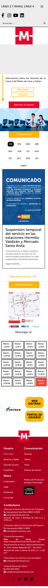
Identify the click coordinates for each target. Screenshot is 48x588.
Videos (27, 459)
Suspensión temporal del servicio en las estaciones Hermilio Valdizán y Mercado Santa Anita (23, 237)
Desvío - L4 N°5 (18, 381)
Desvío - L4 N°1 (29, 363)
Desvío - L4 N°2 (41, 363)
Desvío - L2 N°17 (41, 372)
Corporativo (9, 481)
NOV (28, 158)
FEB (19, 144)
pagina (24, 165)
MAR (28, 144)
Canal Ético (9, 470)
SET (10, 158)
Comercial (8, 497)
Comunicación (24, 134)
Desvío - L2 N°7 (18, 345)
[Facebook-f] (3, 15)
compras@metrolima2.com (17, 561)
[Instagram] (9, 15)
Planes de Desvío (24, 284)
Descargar (21, 332)
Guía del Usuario (11, 465)
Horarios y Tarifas (11, 459)
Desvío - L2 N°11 (18, 354)
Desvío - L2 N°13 (41, 354)
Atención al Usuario (24, 104)
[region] (24, 59)
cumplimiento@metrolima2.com (20, 572)
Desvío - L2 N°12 (29, 354)
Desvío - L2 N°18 (6, 381)
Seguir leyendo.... (13, 264)
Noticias (28, 454)
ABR (37, 144)
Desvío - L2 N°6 (6, 345)
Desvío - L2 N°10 (6, 354)
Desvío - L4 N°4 (29, 372)
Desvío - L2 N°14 (6, 363)
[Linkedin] (22, 15)
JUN (19, 151)
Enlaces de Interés (32, 470)
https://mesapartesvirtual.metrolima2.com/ (22, 541)
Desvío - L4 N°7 (41, 381)
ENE (11, 144)
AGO (37, 151)
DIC (37, 158)
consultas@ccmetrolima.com (18, 531)
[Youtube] (15, 15)
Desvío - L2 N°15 (18, 363)
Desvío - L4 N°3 (6, 372)
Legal (6, 487)
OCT (19, 158)
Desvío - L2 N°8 (29, 345)
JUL (28, 151)
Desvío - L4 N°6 (29, 381)
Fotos (26, 465)
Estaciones (8, 454)
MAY (10, 151)
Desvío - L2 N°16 (18, 372)
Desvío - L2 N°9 (41, 345)
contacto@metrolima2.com (17, 515)
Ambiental (8, 492)
